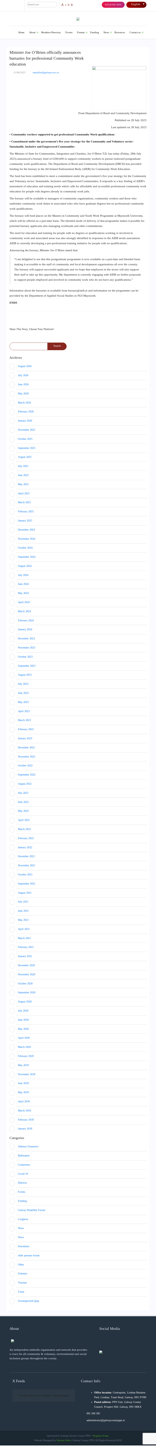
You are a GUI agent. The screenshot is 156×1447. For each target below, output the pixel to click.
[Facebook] (102, 1340)
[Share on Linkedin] (33, 319)
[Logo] (13, 1340)
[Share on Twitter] (23, 319)
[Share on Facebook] (14, 319)
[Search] (53, 4)
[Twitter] (108, 1340)
